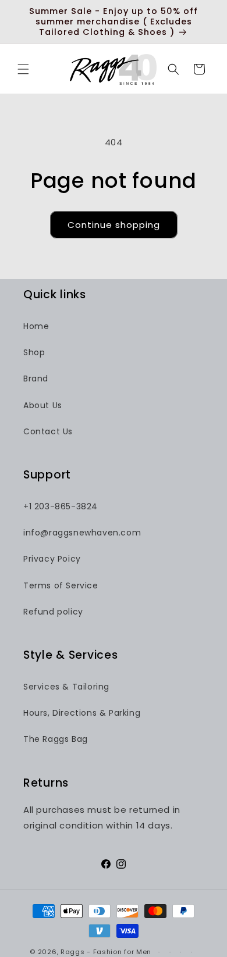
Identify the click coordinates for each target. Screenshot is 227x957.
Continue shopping (114, 225)
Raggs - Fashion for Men (106, 951)
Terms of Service (60, 585)
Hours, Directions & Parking (81, 713)
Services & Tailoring (66, 686)
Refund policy (53, 611)
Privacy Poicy (52, 559)
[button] (23, 69)
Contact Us (48, 431)
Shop (34, 352)
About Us (42, 405)
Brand (35, 378)
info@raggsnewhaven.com (82, 532)
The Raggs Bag (55, 739)
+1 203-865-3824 (60, 506)
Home (36, 326)
